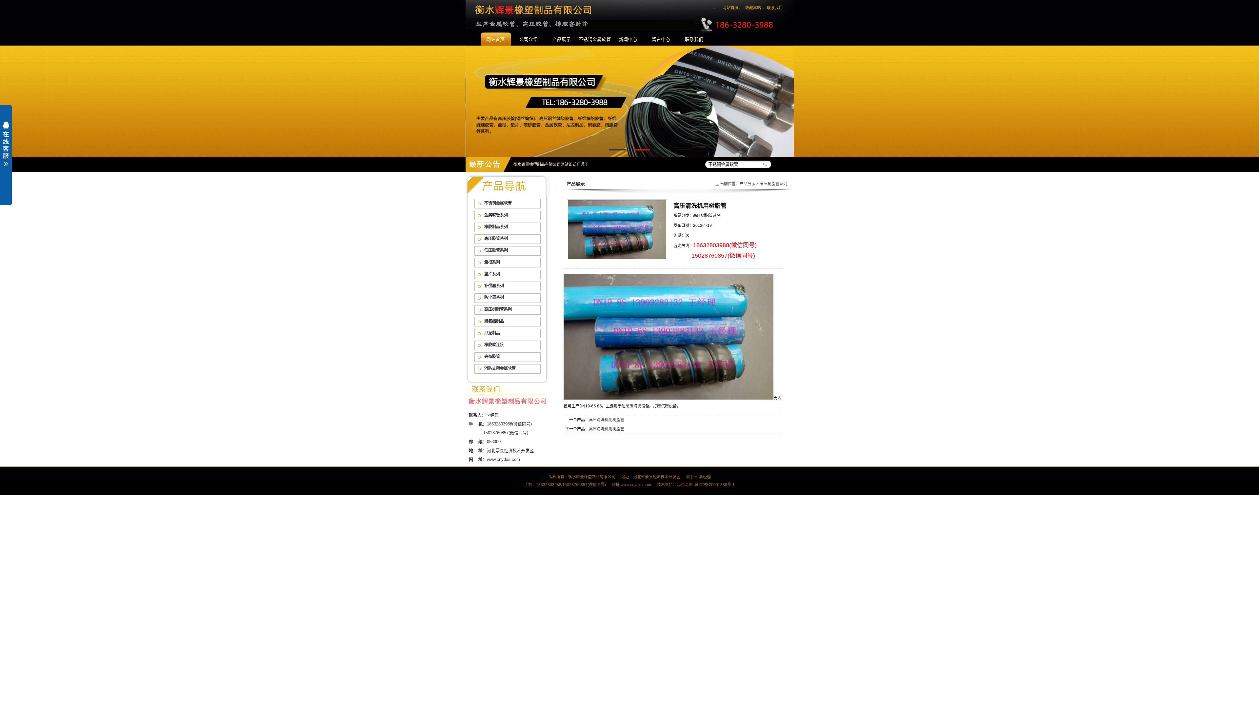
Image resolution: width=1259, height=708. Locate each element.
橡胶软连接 (494, 345)
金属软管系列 (496, 215)
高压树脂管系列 (498, 309)
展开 (6, 148)
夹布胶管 (492, 356)
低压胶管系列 (496, 250)
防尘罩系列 (494, 297)
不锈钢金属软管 (595, 39)
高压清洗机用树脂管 (606, 420)
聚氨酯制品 (494, 321)
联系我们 (775, 8)
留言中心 (661, 39)
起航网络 (684, 484)
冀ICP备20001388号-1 (714, 484)
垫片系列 (492, 274)
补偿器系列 (494, 286)
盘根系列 (492, 262)
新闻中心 (628, 39)
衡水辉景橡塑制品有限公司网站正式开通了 (550, 164)
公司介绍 (528, 39)
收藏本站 (753, 8)
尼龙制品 (492, 333)
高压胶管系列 (496, 238)
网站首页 (730, 8)
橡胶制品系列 (496, 227)
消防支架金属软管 (500, 368)
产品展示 (561, 39)
